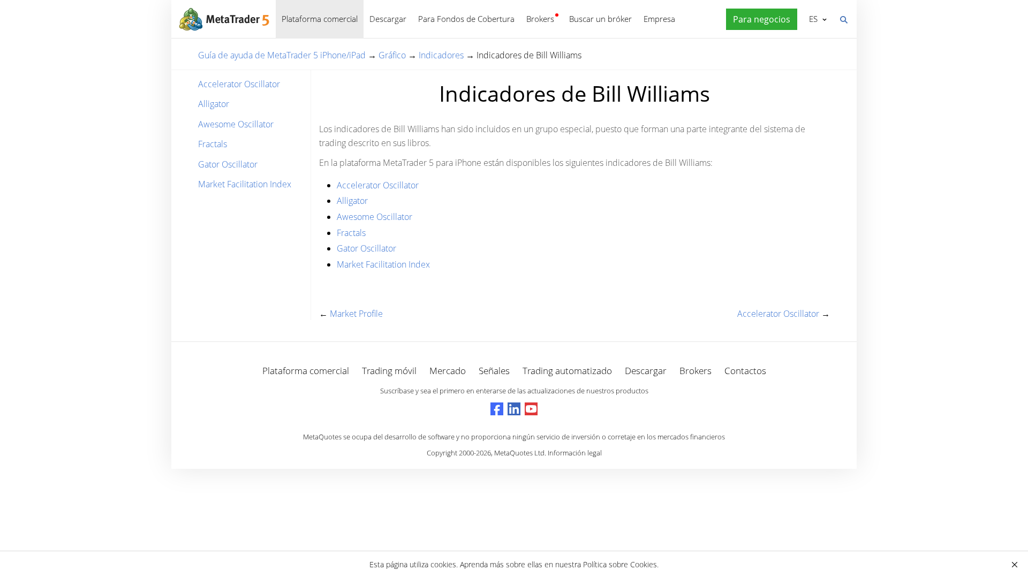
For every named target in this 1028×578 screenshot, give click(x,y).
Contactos (745, 370)
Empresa (659, 18)
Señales (494, 370)
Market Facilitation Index (244, 184)
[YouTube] (531, 408)
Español (811, 18)
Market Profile (356, 314)
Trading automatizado (567, 370)
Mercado (447, 370)
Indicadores (441, 55)
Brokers (540, 18)
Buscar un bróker (600, 18)
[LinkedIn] (514, 408)
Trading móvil (389, 370)
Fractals (212, 144)
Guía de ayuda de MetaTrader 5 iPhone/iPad (282, 55)
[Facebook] (496, 408)
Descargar (387, 18)
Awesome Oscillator (236, 124)
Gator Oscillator (228, 164)
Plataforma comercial (320, 18)
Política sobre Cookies (620, 564)
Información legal (575, 453)
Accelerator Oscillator (239, 84)
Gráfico (392, 55)
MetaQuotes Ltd (519, 453)
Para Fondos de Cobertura (466, 18)
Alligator (213, 104)
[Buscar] (843, 19)
